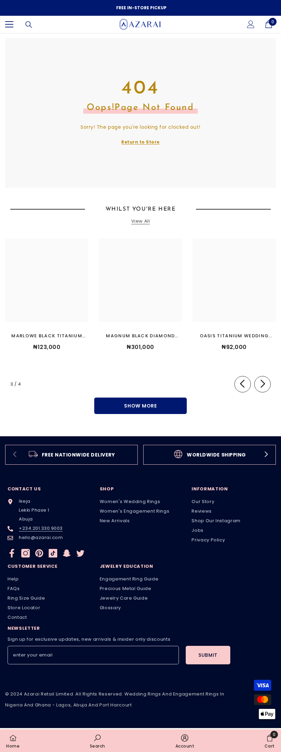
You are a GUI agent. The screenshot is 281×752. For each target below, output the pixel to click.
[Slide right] (262, 384)
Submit (208, 655)
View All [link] (140, 221)
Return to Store (140, 142)
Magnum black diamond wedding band (140, 336)
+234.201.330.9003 (41, 528)
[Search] (29, 25)
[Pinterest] (39, 553)
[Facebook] (12, 553)
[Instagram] (25, 553)
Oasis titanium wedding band (234, 336)
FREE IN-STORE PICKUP (141, 8)
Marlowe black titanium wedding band (46, 336)
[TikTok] (53, 553)
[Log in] (251, 24)
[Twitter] (80, 553)
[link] (71, 455)
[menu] (9, 24)
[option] (140, 8)
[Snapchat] (66, 553)
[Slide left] (242, 384)
